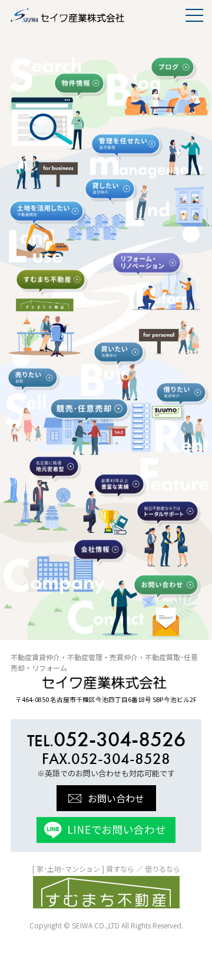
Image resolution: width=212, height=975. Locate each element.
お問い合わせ (116, 798)
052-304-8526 (106, 739)
